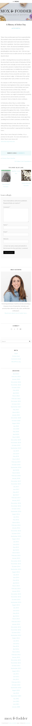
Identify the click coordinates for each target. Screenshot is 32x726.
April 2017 (16, 495)
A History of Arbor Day (16, 24)
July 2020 (16, 426)
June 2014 (16, 577)
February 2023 (16, 376)
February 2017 (16, 497)
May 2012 (16, 646)
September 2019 (16, 448)
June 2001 (16, 704)
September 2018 (16, 467)
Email (5, 232)
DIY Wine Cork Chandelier (22, 161)
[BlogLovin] (14, 329)
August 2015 (16, 539)
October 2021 (16, 404)
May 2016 (16, 519)
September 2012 (16, 635)
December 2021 (16, 401)
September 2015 (16, 536)
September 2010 (16, 687)
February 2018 (16, 475)
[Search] (29, 341)
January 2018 (16, 478)
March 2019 (16, 459)
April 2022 (16, 393)
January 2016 (16, 528)
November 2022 (16, 385)
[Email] (20, 329)
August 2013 (16, 605)
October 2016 (16, 508)
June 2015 (16, 544)
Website (5, 239)
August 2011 (16, 671)
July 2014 (16, 574)
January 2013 (16, 624)
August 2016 (16, 514)
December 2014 (16, 561)
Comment (6, 207)
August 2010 (16, 690)
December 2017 (16, 481)
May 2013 (16, 613)
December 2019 (16, 440)
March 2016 (16, 522)
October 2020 (16, 420)
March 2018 (16, 473)
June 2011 (16, 676)
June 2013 (16, 610)
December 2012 (16, 627)
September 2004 (16, 696)
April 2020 (16, 434)
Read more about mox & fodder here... (16, 313)
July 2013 (16, 607)
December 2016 (16, 503)
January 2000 (16, 707)
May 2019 (16, 456)
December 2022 (16, 382)
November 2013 (16, 596)
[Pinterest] (17, 329)
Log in (16, 353)
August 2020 (16, 423)
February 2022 (16, 398)
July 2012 (16, 641)
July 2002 (16, 698)
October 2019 (16, 445)
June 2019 (16, 453)
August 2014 (16, 572)
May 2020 (16, 431)
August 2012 (16, 638)
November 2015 (16, 530)
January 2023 (16, 379)
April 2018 (16, 470)
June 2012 (16, 643)
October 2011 (16, 665)
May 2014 (16, 580)
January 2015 (16, 558)
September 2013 (16, 602)
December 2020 (16, 418)
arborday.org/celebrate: (8, 141)
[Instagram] (11, 329)
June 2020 (16, 429)
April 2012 (16, 649)
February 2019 (16, 462)
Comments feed (16, 359)
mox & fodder (16, 11)
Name (5, 225)
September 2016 (16, 511)
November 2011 (16, 663)
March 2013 (16, 618)
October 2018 (16, 464)
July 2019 (16, 451)
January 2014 (16, 591)
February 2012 (16, 654)
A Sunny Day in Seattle (8, 158)
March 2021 (16, 412)
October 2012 (16, 632)
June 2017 (16, 489)
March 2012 (16, 652)
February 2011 (16, 682)
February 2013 (16, 621)
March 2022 (16, 396)
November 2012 (16, 630)
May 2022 (16, 390)
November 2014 (16, 563)
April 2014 (16, 583)
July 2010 (16, 693)
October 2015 (16, 533)
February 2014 (16, 588)
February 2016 (16, 525)
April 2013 (16, 616)
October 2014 (16, 566)
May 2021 (16, 409)
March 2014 (16, 585)
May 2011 (16, 679)
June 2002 (16, 701)
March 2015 (16, 552)
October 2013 (16, 599)
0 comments (21, 153)
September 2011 (16, 668)
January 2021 (16, 415)
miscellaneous (16, 28)
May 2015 (16, 547)
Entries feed (16, 356)
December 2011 (16, 660)
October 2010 (16, 685)
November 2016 (16, 506)
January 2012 (16, 657)
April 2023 (16, 374)
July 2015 (16, 541)
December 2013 (16, 594)
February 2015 (16, 555)
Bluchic (27, 723)
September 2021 (16, 407)
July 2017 (16, 486)
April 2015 (16, 550)
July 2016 (16, 517)
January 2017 (16, 500)
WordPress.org (16, 361)
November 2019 (16, 442)
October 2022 (16, 387)
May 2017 (16, 492)
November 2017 (16, 484)
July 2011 (16, 674)
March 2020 (16, 437)
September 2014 (16, 569)
